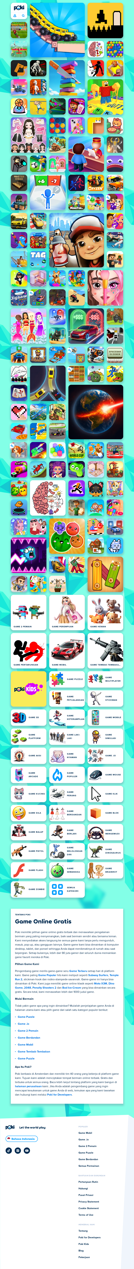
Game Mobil (25, 1044)
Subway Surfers (98, 975)
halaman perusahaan (28, 1086)
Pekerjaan (84, 1257)
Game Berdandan (29, 1037)
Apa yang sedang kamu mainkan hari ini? (23, 16)
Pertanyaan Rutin (88, 1182)
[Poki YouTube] (27, 1150)
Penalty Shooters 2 (44, 987)
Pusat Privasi (86, 1195)
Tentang (83, 1231)
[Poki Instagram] (18, 1150)
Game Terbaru (78, 971)
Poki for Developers (59, 1094)
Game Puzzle (26, 1017)
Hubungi (83, 1188)
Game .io (23, 1023)
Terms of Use (86, 1215)
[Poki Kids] (28, 689)
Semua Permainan (89, 1166)
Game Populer (47, 975)
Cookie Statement (89, 1208)
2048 (27, 987)
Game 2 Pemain (28, 1030)
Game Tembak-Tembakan (34, 1051)
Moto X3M (100, 983)
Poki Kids (84, 1244)
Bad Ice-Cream (71, 987)
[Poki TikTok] (9, 1150)
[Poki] (19, 7)
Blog (81, 1251)
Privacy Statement (89, 1202)
